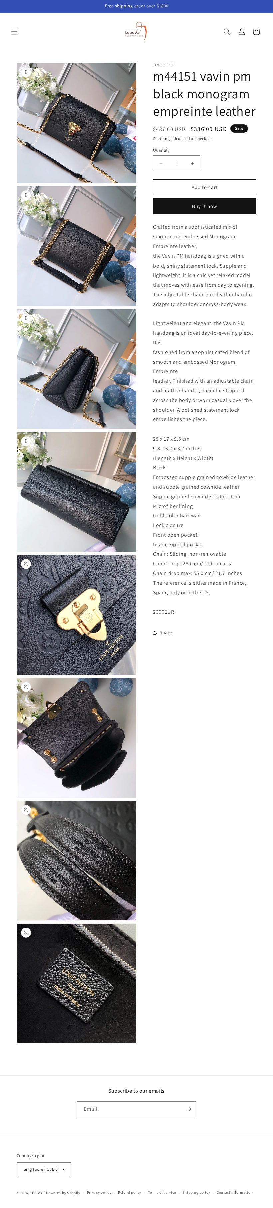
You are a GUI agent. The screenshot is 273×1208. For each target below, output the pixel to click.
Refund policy (129, 1192)
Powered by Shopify (63, 1192)
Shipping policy (196, 1192)
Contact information (235, 1192)
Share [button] (166, 632)
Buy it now (204, 206)
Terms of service (162, 1192)
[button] (14, 31)
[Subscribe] (188, 1109)
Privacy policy (99, 1192)
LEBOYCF (37, 1192)
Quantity (161, 150)
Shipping (161, 138)
